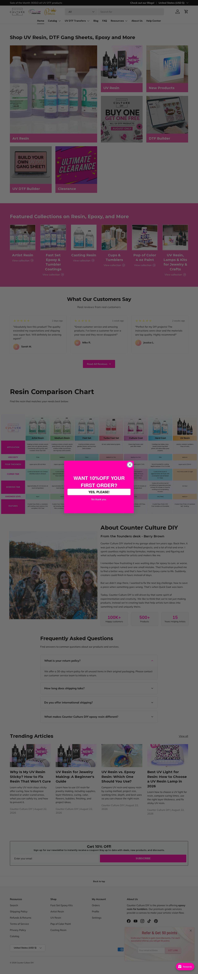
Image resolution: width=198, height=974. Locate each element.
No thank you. (99, 499)
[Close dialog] (130, 464)
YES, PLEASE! (99, 492)
